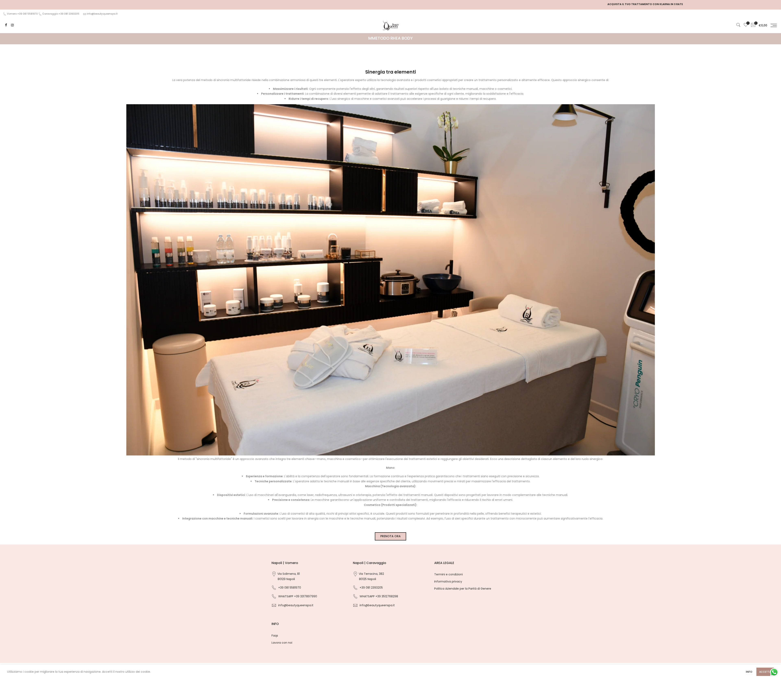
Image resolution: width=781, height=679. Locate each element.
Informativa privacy (448, 581)
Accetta (765, 672)
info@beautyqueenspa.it (102, 13)
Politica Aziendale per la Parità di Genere (462, 589)
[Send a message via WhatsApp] (774, 672)
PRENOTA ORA (390, 536)
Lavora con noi (282, 643)
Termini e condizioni (448, 574)
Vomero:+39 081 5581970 (22, 13)
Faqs (275, 635)
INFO (749, 672)
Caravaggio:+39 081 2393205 (60, 13)
